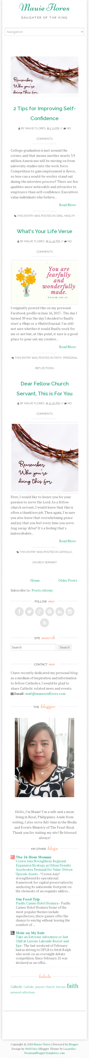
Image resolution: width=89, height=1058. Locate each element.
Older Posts (67, 580)
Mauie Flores (44, 7)
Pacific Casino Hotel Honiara (37, 903)
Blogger (73, 1044)
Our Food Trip (28, 899)
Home (35, 580)
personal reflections (23, 992)
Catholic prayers (33, 987)
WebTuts (31, 1049)
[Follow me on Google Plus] (39, 611)
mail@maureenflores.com (45, 693)
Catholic (65, 552)
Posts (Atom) (42, 590)
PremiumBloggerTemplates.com (44, 1053)
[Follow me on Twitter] (29, 611)
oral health (65, 215)
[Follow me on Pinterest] (49, 611)
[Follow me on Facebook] (19, 611)
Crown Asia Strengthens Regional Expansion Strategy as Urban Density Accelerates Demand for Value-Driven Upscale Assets (44, 867)
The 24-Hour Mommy (33, 857)
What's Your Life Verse (44, 231)
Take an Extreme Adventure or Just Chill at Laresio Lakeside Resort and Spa (42, 941)
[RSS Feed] (44, 622)
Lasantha (69, 1049)
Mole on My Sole (30, 932)
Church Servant (44, 562)
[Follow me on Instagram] (70, 611)
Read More (67, 204)
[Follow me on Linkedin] (59, 611)
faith (58, 357)
